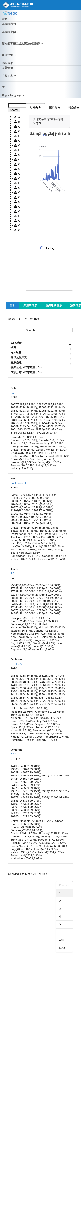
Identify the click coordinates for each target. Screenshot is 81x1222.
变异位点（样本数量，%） (27, 367)
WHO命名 (17, 342)
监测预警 (8, 55)
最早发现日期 (19, 357)
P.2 (12, 392)
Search (14, 109)
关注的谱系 (30, 305)
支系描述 (16, 362)
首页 (4, 19)
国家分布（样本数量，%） (27, 372)
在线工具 (8, 76)
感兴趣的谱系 (53, 305)
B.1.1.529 (17, 663)
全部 (12, 305)
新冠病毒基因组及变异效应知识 (21, 43)
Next (62, 948)
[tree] (14, 173)
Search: (31, 330)
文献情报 (7, 68)
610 (61, 940)
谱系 (13, 347)
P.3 (12, 573)
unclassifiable (19, 483)
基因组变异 (9, 32)
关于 (4, 87)
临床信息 (7, 63)
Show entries (23, 318)
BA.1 (14, 754)
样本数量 (16, 352)
